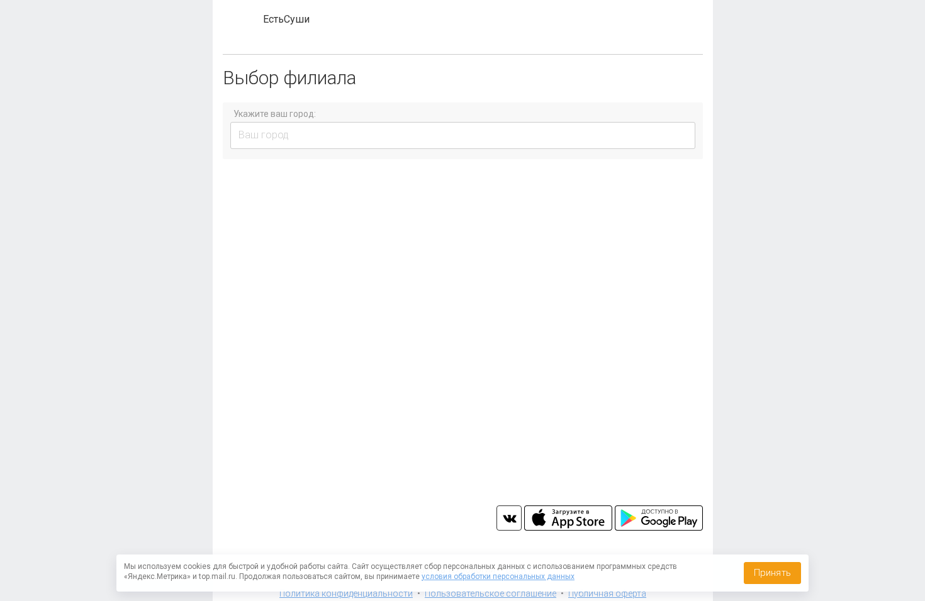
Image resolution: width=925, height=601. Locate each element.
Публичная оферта (607, 593)
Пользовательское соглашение (490, 593)
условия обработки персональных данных (498, 576)
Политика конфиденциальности (346, 593)
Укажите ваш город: (274, 113)
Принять (772, 572)
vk (509, 518)
